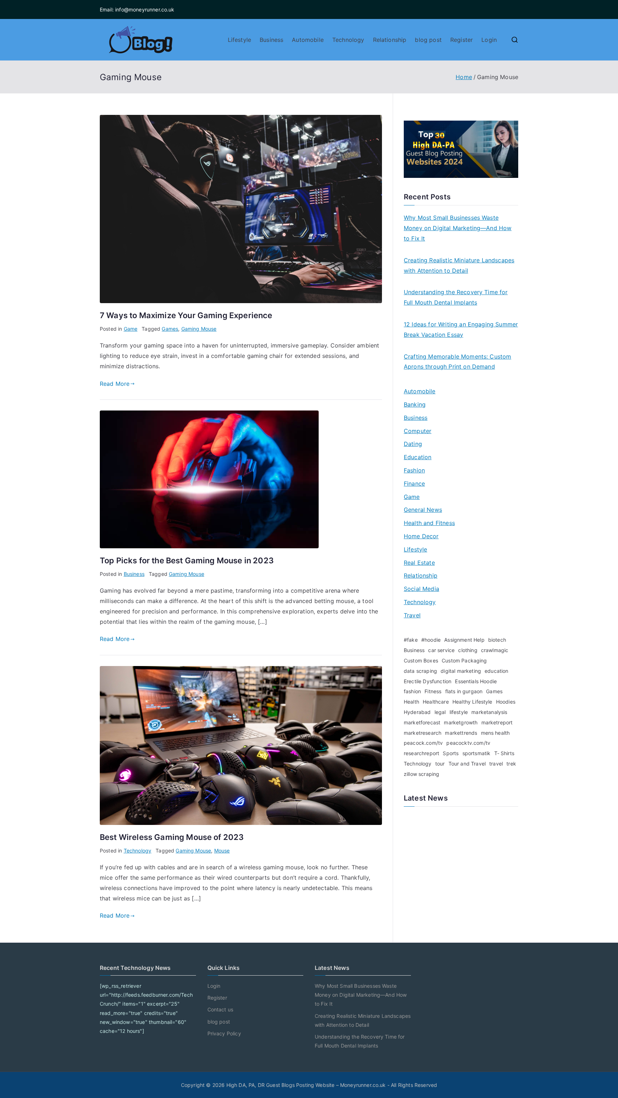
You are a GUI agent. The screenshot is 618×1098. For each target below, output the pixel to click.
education (496, 671)
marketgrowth (460, 722)
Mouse (222, 850)
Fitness (433, 691)
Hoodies (505, 702)
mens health (495, 733)
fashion (412, 691)
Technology (348, 39)
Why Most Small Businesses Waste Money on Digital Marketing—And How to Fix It (457, 228)
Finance (414, 483)
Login (489, 39)
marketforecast (422, 722)
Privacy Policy (224, 1033)
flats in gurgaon (464, 691)
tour (440, 764)
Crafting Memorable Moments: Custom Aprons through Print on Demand (457, 361)
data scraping (420, 671)
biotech (497, 640)
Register (461, 39)
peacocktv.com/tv (468, 743)
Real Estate (419, 562)
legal (440, 712)
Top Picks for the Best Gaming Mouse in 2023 (187, 560)
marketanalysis (489, 712)
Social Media (421, 588)
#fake (411, 640)
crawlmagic (495, 650)
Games (170, 329)
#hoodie (431, 640)
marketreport (497, 722)
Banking (415, 404)
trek (511, 764)
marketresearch (422, 733)
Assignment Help (464, 640)
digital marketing (461, 671)
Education (417, 457)
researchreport (421, 753)
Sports (450, 753)
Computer (417, 430)
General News (423, 509)
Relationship (390, 39)
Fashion (414, 470)
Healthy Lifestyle (472, 702)
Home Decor (421, 536)
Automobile (308, 39)
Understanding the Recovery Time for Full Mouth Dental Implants (456, 297)
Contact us (220, 1009)
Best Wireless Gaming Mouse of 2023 (172, 837)
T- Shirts (504, 753)
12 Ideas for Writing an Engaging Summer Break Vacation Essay (461, 329)
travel (496, 764)
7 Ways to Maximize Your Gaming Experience (186, 315)
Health (411, 702)
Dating (413, 443)
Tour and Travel (467, 764)
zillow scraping (421, 774)
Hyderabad (417, 712)
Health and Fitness (429, 522)
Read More (114, 383)
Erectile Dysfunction (427, 681)
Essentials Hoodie (476, 681)
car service (441, 650)
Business (271, 39)
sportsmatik (476, 753)
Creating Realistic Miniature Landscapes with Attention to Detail (459, 265)
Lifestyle (239, 39)
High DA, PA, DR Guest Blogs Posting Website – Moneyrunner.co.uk (306, 1085)
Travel (412, 615)
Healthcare (436, 702)
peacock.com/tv (423, 743)
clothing (467, 650)
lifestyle (459, 712)
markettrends (461, 733)
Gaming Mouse (199, 329)
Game (131, 329)
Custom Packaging (464, 660)
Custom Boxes (421, 660)
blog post (428, 39)
